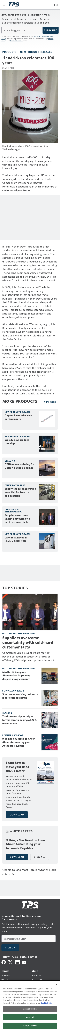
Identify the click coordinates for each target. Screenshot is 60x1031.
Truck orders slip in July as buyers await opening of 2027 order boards (19, 720)
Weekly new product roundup (17, 441)
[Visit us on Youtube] (24, 961)
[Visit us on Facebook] (3, 961)
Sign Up (10, 947)
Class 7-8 (10, 461)
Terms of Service (16, 41)
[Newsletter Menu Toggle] (56, 5)
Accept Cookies (30, 1025)
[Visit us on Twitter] (10, 961)
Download (17, 814)
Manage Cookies (30, 1009)
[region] (30, 1005)
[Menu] (4, 5)
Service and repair (13, 690)
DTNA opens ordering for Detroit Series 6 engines (19, 466)
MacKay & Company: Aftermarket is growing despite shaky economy (16, 675)
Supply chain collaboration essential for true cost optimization (20, 492)
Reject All (30, 1017)
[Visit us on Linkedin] (17, 961)
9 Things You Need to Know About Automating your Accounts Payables (18, 742)
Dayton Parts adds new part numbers (18, 417)
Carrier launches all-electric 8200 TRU (16, 539)
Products (9, 51)
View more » (51, 402)
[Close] (56, 984)
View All (39, 856)
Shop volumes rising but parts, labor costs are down (20, 696)
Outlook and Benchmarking (13, 510)
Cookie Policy (47, 1003)
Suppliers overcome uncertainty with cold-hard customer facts (18, 519)
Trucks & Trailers (15, 485)
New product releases (36, 51)
